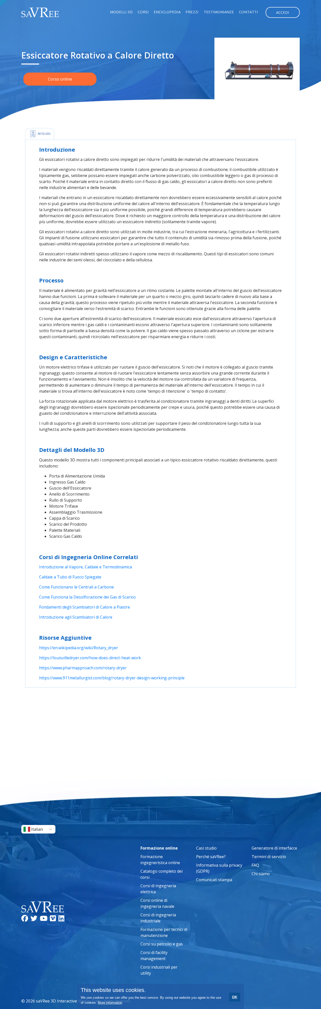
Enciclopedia (167, 11)
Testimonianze (219, 11)
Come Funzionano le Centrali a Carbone (76, 587)
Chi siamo (261, 873)
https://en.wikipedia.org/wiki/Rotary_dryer (78, 647)
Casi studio (206, 848)
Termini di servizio (269, 856)
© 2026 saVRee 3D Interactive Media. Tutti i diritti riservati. (76, 1001)
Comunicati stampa (214, 879)
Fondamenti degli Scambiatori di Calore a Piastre (84, 607)
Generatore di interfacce (274, 848)
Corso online (60, 79)
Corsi (143, 11)
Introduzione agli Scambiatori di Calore (75, 617)
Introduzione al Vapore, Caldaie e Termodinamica (85, 567)
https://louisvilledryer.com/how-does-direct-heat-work (90, 658)
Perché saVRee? (211, 856)
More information (110, 1002)
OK (234, 997)
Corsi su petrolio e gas (161, 944)
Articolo (44, 133)
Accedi (282, 12)
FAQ (255, 865)
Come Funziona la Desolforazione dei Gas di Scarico (87, 597)
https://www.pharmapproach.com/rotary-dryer (83, 668)
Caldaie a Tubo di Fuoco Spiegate (70, 577)
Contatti (248, 11)
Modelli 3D (121, 11)
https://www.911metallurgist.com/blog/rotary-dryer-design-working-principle (112, 678)
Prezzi (192, 11)
